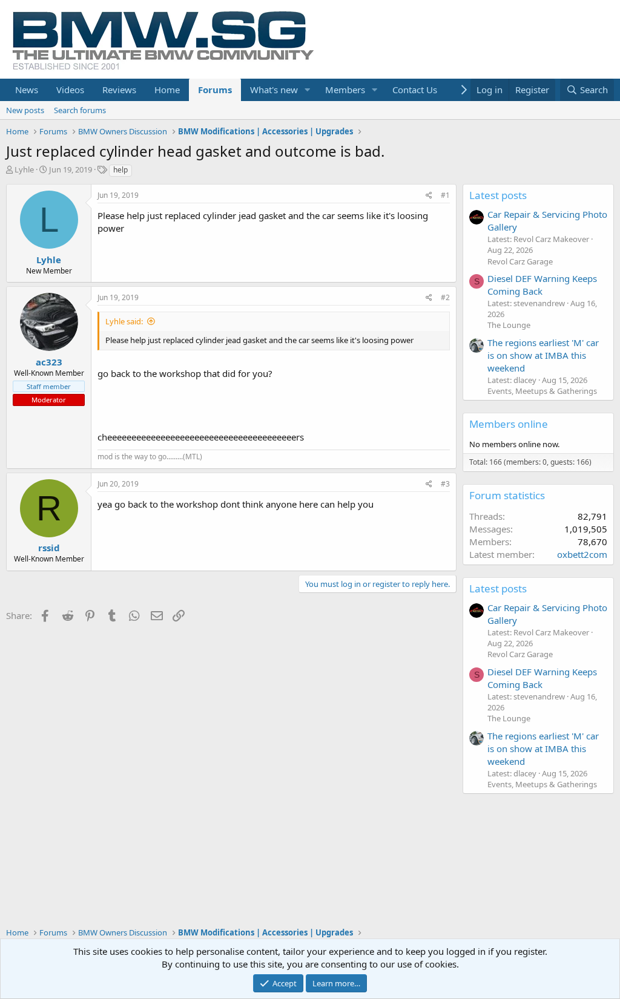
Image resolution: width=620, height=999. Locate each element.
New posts (25, 110)
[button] (307, 90)
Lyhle (24, 169)
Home (167, 90)
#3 (445, 484)
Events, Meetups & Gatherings (542, 390)
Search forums (80, 110)
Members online (508, 424)
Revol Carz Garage (520, 261)
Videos (70, 90)
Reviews (119, 90)
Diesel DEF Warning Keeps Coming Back (542, 284)
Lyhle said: (124, 321)
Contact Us (414, 90)
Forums (215, 90)
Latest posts (498, 195)
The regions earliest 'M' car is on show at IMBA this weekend (543, 355)
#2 (445, 297)
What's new (274, 90)
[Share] (429, 196)
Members (345, 90)
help (120, 170)
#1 (445, 195)
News (26, 90)
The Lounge (508, 324)
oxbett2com (582, 554)
